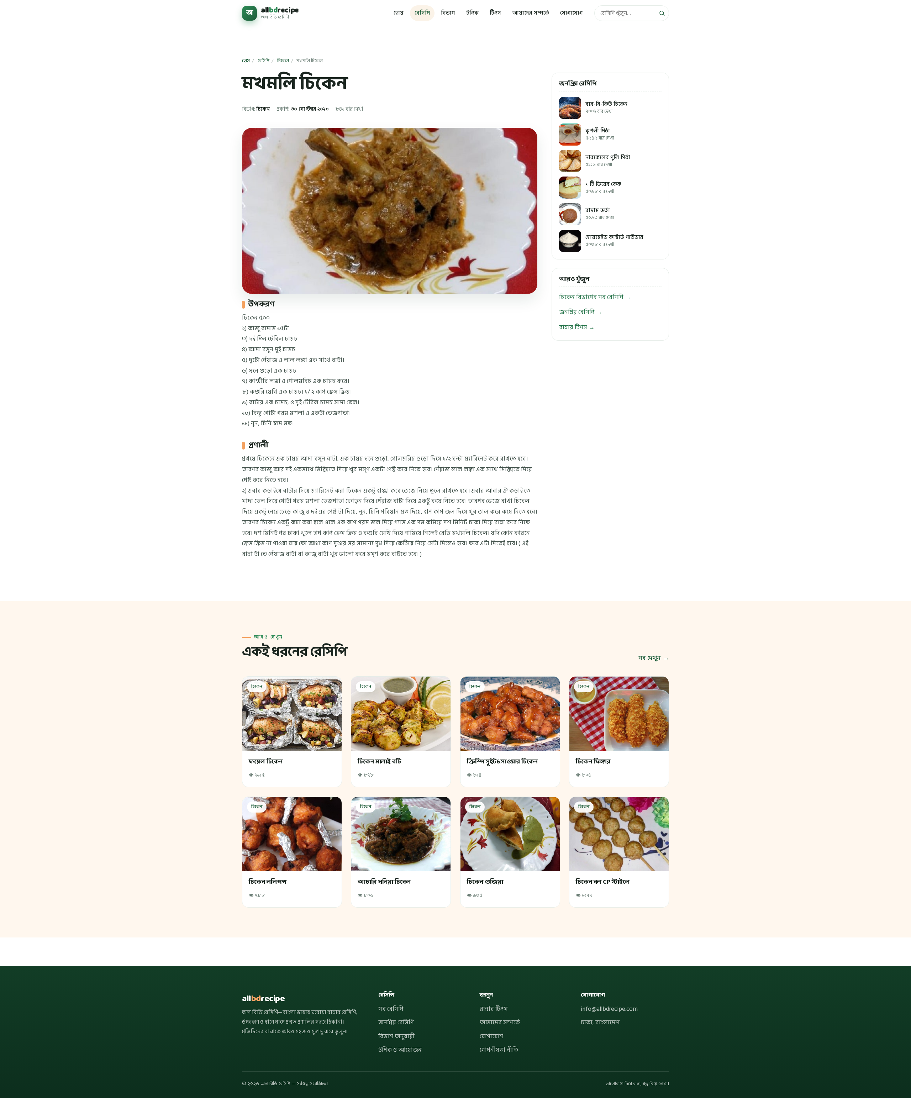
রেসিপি (422, 13)
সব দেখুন (649, 658)
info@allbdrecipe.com (609, 1009)
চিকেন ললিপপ (267, 881)
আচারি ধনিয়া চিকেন (384, 881)
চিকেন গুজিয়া (485, 881)
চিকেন (283, 61)
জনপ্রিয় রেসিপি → (580, 312)
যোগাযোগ (571, 13)
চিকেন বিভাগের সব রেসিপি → (595, 297)
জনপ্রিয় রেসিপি (396, 1023)
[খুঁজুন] (662, 13)
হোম (399, 13)
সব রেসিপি (391, 1009)
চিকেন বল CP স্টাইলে (603, 881)
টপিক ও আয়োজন (400, 1050)
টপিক (472, 13)
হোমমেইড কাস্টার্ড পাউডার (614, 240)
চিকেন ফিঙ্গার (593, 761)
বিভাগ (448, 13)
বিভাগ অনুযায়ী (396, 1036)
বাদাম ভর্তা (599, 214)
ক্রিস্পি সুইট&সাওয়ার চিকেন (502, 761)
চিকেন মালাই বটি (379, 761)
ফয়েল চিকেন (266, 761)
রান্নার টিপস (494, 1009)
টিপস (495, 13)
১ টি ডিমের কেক (603, 187)
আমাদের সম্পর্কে (530, 13)
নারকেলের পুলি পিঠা (607, 161)
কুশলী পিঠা (599, 134)
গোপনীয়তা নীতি (499, 1050)
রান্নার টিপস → (577, 327)
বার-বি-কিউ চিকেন (606, 107)
